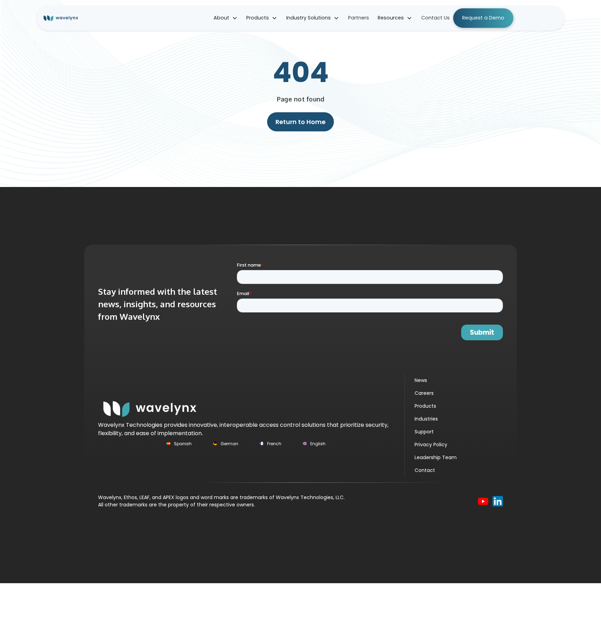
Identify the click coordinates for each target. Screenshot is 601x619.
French (274, 444)
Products (425, 405)
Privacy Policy (431, 444)
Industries (426, 418)
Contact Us (435, 17)
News (421, 380)
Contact (425, 470)
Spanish (183, 444)
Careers (424, 393)
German (229, 444)
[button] (225, 18)
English (318, 444)
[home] (65, 18)
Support (424, 431)
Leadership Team (436, 457)
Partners (358, 17)
